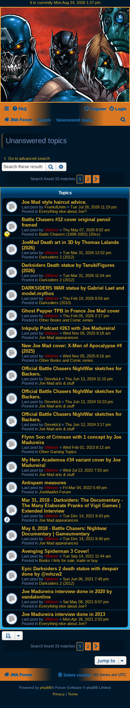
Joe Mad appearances (58, 337)
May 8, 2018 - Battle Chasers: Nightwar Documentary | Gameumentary (64, 531)
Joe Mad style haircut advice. (54, 202)
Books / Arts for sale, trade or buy (68, 560)
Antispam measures (44, 482)
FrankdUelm (55, 207)
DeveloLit (52, 379)
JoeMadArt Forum (55, 492)
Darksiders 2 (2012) (56, 257)
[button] (96, 179)
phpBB (46, 688)
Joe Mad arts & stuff (56, 383)
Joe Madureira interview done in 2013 (63, 614)
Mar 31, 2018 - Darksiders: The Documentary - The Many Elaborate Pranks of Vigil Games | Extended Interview (72, 505)
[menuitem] (19, 108)
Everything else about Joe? (63, 211)
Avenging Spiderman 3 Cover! (55, 551)
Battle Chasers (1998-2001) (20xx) (69, 234)
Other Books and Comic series (66, 320)
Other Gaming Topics (58, 452)
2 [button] (88, 179)
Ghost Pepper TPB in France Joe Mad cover (71, 311)
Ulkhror (51, 230)
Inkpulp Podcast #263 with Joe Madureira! (68, 328)
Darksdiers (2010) (55, 303)
